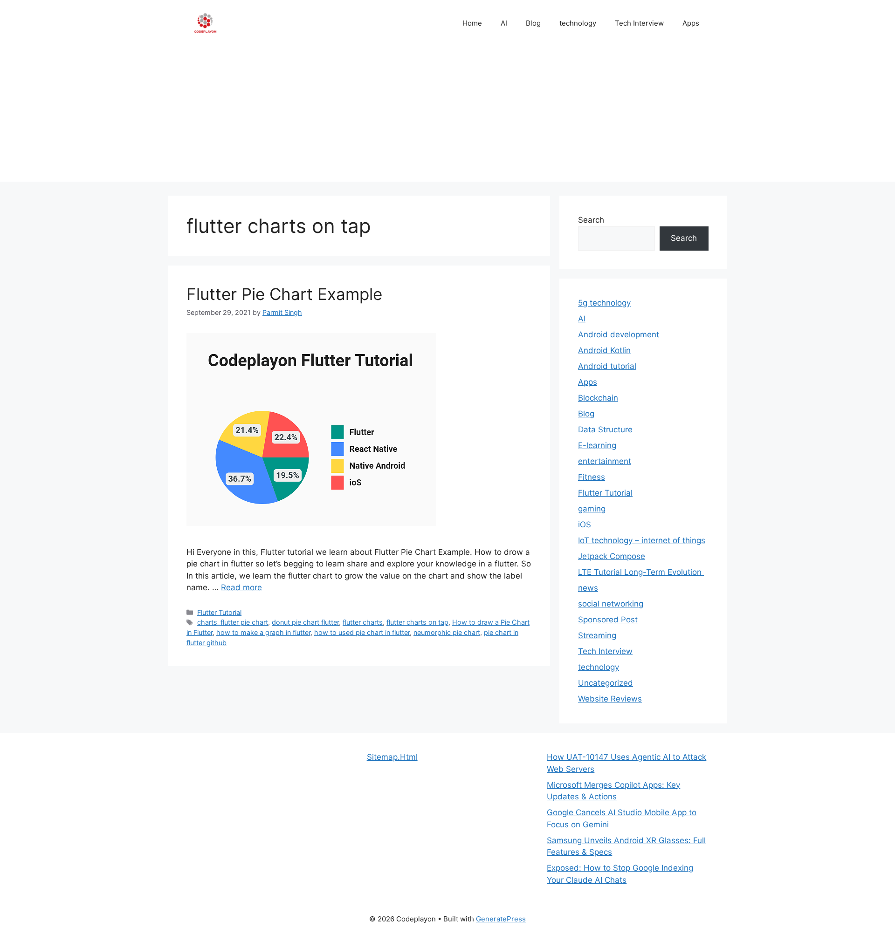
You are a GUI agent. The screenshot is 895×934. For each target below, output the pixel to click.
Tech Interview (639, 23)
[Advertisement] (447, 116)
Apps (690, 23)
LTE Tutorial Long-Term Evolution (641, 572)
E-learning (597, 445)
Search (591, 220)
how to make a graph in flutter (263, 632)
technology (577, 23)
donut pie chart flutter (305, 622)
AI (504, 23)
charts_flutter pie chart (232, 622)
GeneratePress (501, 918)
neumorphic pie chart (446, 632)
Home (472, 23)
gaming (592, 508)
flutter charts (363, 622)
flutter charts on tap (417, 622)
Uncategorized (605, 683)
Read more (241, 587)
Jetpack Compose (611, 556)
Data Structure (605, 429)
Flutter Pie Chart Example (284, 294)
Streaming (597, 635)
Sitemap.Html (392, 757)
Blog (533, 23)
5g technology (604, 302)
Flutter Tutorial (219, 612)
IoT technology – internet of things (641, 540)
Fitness (591, 477)
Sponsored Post (608, 619)
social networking (610, 603)
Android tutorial (607, 366)
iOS (584, 524)
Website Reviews (610, 698)
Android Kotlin (604, 350)
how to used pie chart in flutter (362, 632)
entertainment (604, 461)
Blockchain (598, 397)
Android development (618, 334)
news (588, 588)
